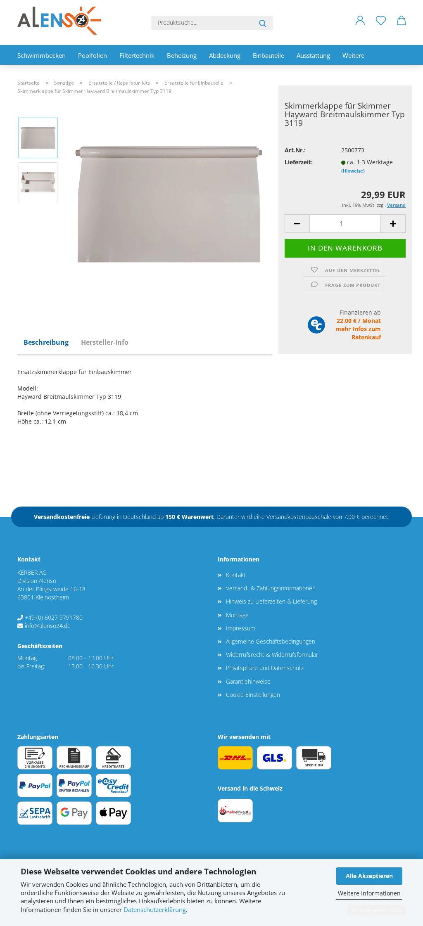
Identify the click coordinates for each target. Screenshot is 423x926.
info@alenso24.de (48, 626)
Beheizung (182, 55)
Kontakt (236, 575)
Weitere (353, 55)
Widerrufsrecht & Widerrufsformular (272, 654)
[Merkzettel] (381, 26)
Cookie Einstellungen (253, 695)
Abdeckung (224, 55)
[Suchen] (262, 23)
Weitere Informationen (369, 893)
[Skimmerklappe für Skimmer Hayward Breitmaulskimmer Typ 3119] (169, 204)
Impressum (240, 628)
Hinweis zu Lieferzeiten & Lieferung (271, 601)
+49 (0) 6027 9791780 (54, 617)
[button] (360, 26)
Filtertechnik (136, 55)
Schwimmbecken (41, 55)
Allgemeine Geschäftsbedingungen (270, 641)
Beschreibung (46, 342)
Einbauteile (268, 55)
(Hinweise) (353, 171)
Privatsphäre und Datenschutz (265, 668)
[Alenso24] (62, 20)
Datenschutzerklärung (155, 910)
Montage (237, 615)
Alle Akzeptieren (369, 876)
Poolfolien (92, 55)
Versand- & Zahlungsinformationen (271, 588)
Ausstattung (313, 55)
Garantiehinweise (248, 681)
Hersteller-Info (104, 342)
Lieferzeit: (299, 162)
